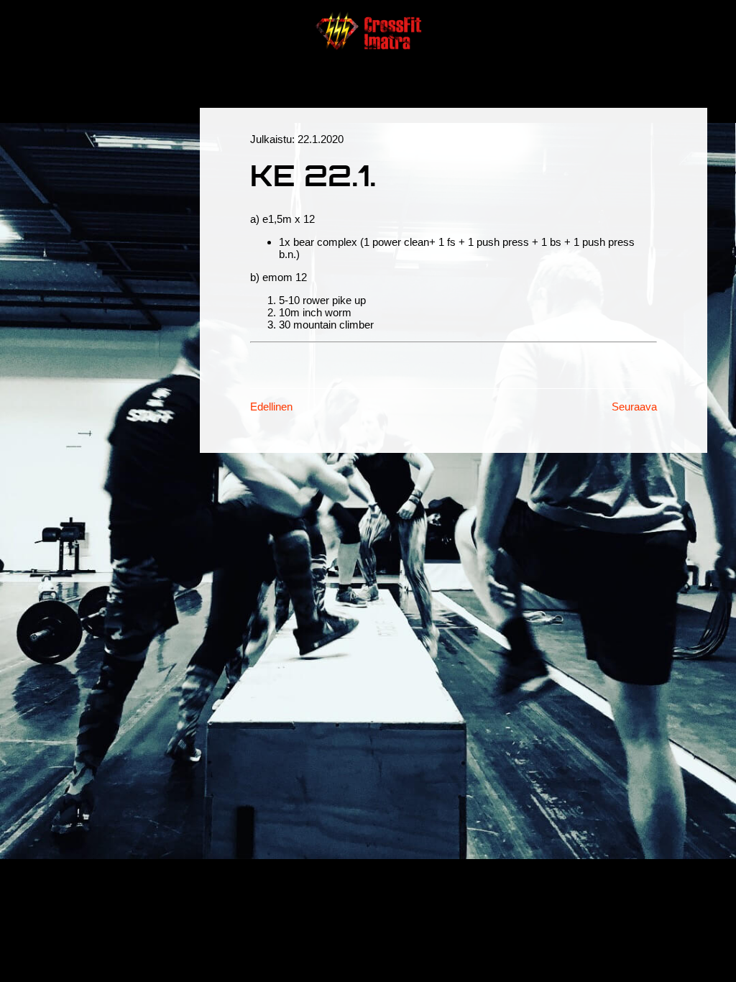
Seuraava (634, 406)
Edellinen (271, 406)
